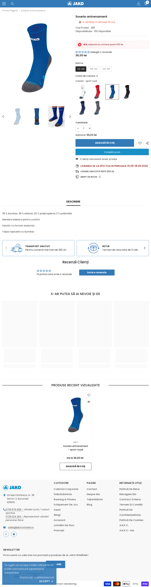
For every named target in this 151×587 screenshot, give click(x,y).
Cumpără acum (112, 152)
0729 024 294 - (15, 516)
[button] (3, 116)
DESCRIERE (73, 201)
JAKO (75, 442)
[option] (36, 57)
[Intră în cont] (138, 3)
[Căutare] (12, 3)
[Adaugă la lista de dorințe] (140, 143)
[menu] (4, 3)
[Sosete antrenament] (75, 415)
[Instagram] (14, 534)
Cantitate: (82, 122)
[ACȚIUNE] (146, 143)
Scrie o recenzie (96, 272)
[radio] (81, 69)
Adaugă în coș (105, 143)
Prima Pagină (10, 10)
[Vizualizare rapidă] (88, 401)
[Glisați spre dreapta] (144, 248)
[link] (38, 248)
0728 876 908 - (15, 509)
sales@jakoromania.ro (21, 527)
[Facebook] (6, 534)
